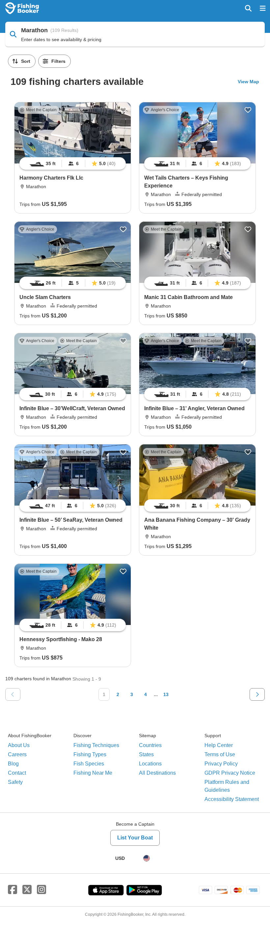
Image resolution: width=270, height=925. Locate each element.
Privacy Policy (221, 763)
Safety (15, 782)
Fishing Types (89, 754)
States (146, 754)
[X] (27, 890)
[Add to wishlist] (123, 110)
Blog (13, 763)
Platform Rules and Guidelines (226, 786)
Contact (17, 773)
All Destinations (157, 773)
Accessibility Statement (231, 799)
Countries (150, 745)
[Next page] (257, 694)
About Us (19, 745)
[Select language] (146, 858)
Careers (17, 754)
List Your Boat (135, 837)
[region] (72, 163)
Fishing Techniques (96, 745)
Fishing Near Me (92, 773)
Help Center (218, 745)
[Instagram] (41, 890)
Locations (150, 763)
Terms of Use (219, 754)
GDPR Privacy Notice (229, 773)
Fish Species (88, 763)
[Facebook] (12, 890)
